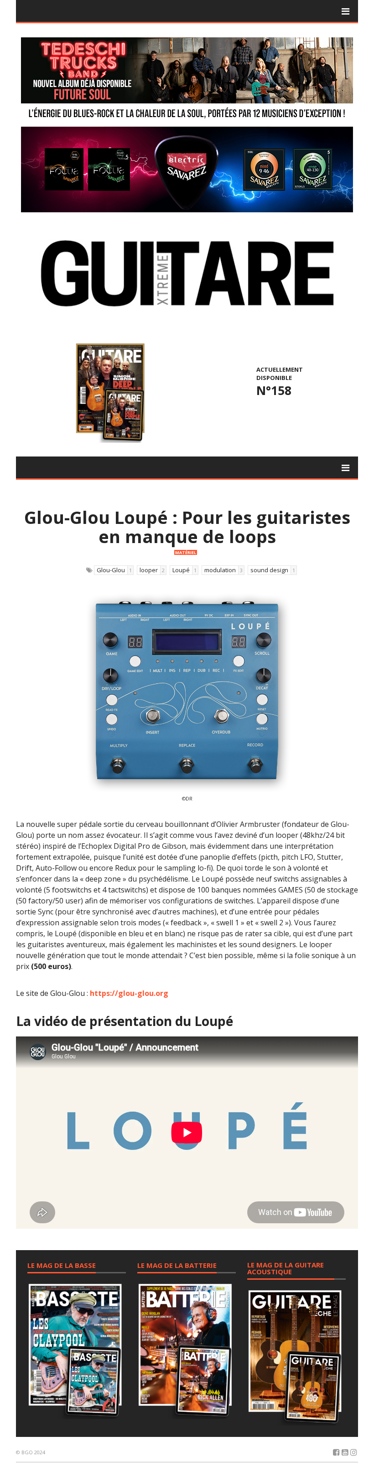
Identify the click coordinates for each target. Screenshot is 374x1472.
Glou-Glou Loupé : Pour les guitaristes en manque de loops (187, 526)
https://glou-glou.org (129, 993)
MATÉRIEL (185, 552)
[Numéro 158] (108, 392)
